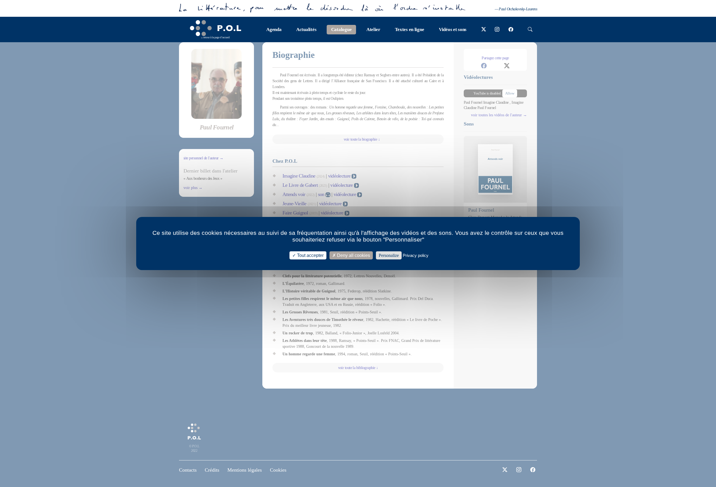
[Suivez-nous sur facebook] (511, 29)
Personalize (389, 255)
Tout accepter (310, 255)
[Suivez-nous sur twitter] (484, 29)
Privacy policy (415, 255)
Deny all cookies (353, 255)
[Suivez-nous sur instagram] (497, 29)
